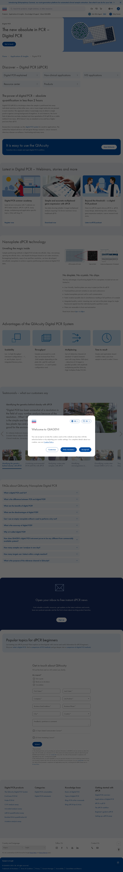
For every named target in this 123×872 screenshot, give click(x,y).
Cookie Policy (49, 442)
